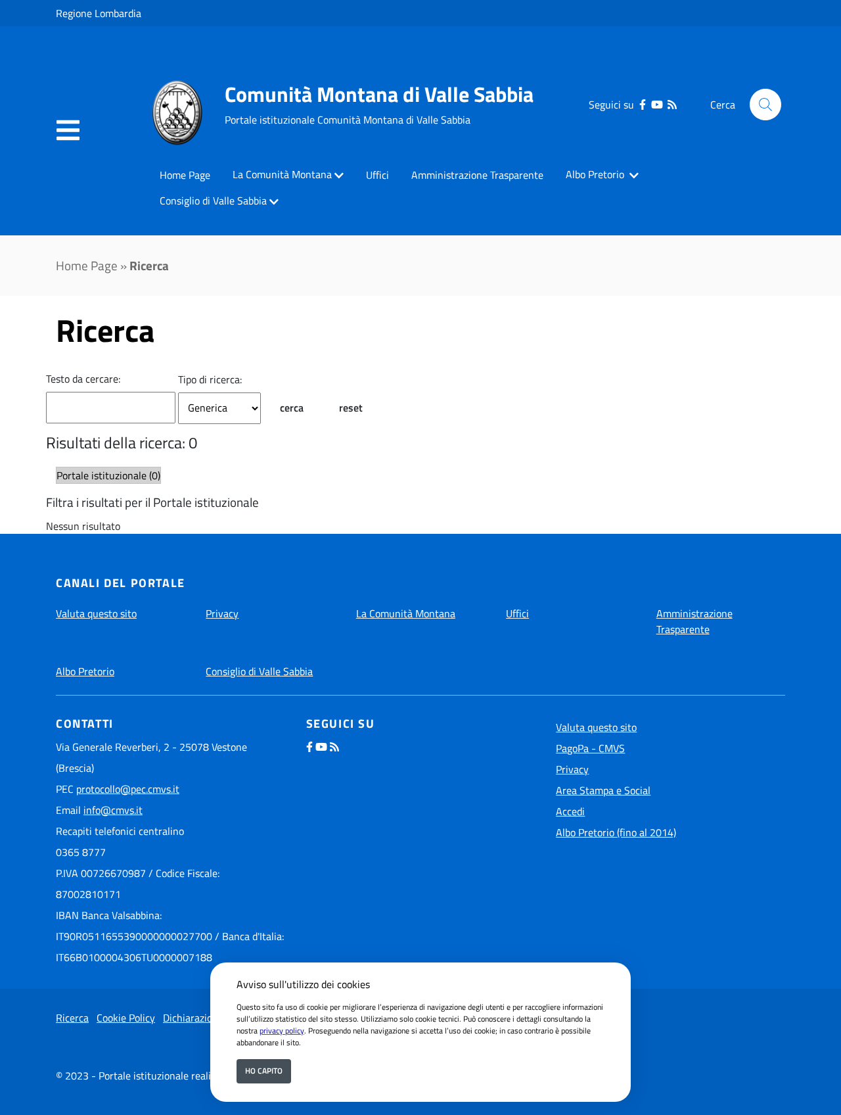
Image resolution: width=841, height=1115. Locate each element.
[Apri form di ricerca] (765, 104)
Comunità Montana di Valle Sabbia (379, 94)
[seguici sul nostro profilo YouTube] (657, 104)
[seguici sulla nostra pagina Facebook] (642, 104)
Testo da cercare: (83, 379)
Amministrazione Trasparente (477, 175)
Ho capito (264, 1070)
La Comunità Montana (282, 174)
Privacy (222, 613)
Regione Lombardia (98, 13)
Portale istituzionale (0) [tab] (108, 475)
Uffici (377, 175)
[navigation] (68, 130)
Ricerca (72, 1018)
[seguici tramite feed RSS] (672, 104)
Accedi (570, 811)
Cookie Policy (126, 1018)
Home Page (185, 175)
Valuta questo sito (96, 613)
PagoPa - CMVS (590, 748)
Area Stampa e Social (603, 790)
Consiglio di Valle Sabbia (213, 200)
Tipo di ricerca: (210, 379)
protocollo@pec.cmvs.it (127, 789)
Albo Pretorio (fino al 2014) (616, 832)
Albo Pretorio (596, 174)
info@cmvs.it (113, 810)
